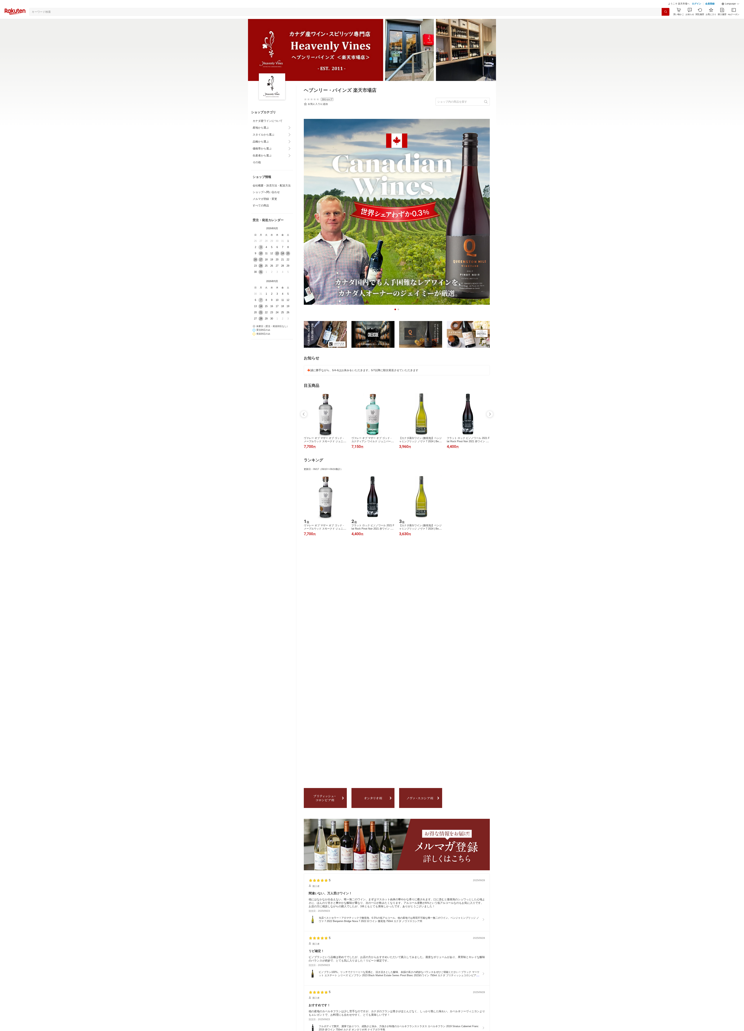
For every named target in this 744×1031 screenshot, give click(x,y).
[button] (730, 13)
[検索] (665, 21)
